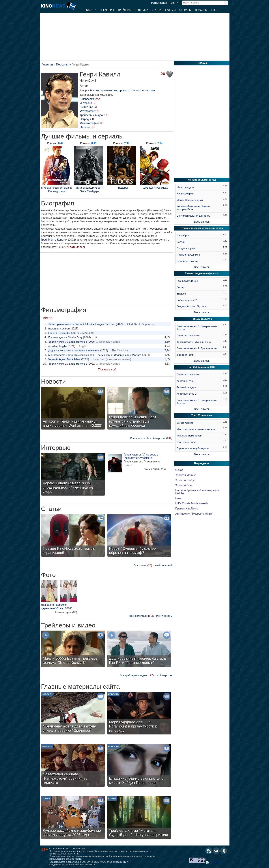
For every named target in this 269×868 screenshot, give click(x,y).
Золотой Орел (184, 485)
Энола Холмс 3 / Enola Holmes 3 (67, 341)
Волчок (181, 241)
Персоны (201, 10)
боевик (94, 90)
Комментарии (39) (66, 612)
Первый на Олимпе (188, 254)
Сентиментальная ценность (193, 215)
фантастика (147, 90)
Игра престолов (186, 441)
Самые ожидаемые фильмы (201, 273)
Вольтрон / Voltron (59, 328)
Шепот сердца (185, 187)
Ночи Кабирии (185, 193)
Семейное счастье (188, 261)
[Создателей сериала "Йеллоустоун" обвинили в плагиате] (73, 766)
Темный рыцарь (186, 387)
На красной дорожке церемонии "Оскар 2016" (56, 606)
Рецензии (141, 10)
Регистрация (159, 2)
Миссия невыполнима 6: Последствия (56, 189)
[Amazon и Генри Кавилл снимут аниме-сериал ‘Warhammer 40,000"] (73, 408)
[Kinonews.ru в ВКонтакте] (216, 850)
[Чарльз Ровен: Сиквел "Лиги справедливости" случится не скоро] (73, 474)
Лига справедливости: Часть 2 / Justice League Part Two (81, 324)
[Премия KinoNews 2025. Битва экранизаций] (73, 536)
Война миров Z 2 (187, 300)
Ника (178, 498)
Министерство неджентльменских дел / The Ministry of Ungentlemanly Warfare (94, 354)
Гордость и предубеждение (193, 448)
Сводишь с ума (186, 248)
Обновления (78, 848)
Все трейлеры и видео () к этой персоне (146, 675)
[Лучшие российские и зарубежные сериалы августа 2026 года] (73, 818)
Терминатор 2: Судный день (194, 341)
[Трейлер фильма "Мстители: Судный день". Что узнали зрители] (139, 818)
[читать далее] (75, 246)
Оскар (179, 469)
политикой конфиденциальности (116, 856)
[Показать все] (107, 369)
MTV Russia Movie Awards (191, 503)
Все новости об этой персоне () (151, 438)
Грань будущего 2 (187, 280)
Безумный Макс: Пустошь (192, 306)
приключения (108, 90)
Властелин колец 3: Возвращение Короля (197, 328)
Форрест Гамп (185, 354)
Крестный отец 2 (187, 393)
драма (122, 90)
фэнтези (133, 90)
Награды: (87, 119)
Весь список (202, 221)
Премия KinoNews (186, 508)
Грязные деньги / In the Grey (65, 337)
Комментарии (155, 468)
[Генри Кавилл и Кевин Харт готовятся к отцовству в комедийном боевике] (139, 408)
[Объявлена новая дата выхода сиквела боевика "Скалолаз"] (73, 713)
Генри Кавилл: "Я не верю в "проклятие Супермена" (141, 456)
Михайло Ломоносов (189, 435)
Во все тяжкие (185, 422)
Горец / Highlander (59, 332)
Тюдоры (123, 187)
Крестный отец (185, 380)
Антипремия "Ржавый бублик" (194, 513)
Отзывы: (87, 127)
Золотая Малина (185, 475)
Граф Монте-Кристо (53, 239)
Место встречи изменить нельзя (196, 429)
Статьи (156, 10)
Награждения (202, 463)
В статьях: (88, 106)
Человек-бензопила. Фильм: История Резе (193, 208)
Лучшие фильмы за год (202, 179)
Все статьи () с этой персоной (153, 565)
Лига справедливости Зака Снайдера (89, 189)
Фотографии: (89, 111)
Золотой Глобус (185, 480)
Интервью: (87, 102)
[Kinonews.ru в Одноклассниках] (223, 850)
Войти (174, 2)
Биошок (181, 293)
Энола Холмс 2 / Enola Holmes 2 (67, 363)
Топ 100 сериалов (201, 415)
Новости (90, 10)
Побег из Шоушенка (188, 335)
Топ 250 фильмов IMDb (201, 367)
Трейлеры (124, 10)
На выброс (183, 235)
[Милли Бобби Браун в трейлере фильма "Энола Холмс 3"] (73, 649)
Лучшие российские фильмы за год (202, 228)
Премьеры (107, 10)
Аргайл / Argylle (57, 346)
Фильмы (170, 10)
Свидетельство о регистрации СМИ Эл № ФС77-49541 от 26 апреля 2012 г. (88, 862)
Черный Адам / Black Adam (64, 359)
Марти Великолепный (190, 199)
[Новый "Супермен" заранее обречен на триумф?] (139, 536)
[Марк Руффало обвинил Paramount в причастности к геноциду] (139, 713)
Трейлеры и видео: (94, 115)
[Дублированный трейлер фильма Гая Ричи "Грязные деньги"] (139, 649)
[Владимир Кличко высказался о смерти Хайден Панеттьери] (139, 766)
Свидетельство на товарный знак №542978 (72, 864)
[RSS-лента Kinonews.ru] (208, 850)
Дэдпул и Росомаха (155, 187)
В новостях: (90, 98)
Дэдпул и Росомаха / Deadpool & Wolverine (74, 350)
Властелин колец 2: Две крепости (197, 348)
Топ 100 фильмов (201, 318)
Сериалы (185, 10)
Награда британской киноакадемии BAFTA (197, 492)
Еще (214, 10)
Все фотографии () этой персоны (150, 615)
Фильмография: (91, 123)
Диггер (180, 287)
